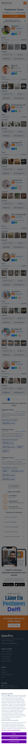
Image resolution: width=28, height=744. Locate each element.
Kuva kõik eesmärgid (14, 741)
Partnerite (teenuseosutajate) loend (10, 730)
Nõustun (14, 734)
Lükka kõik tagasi (14, 737)
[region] (14, 716)
